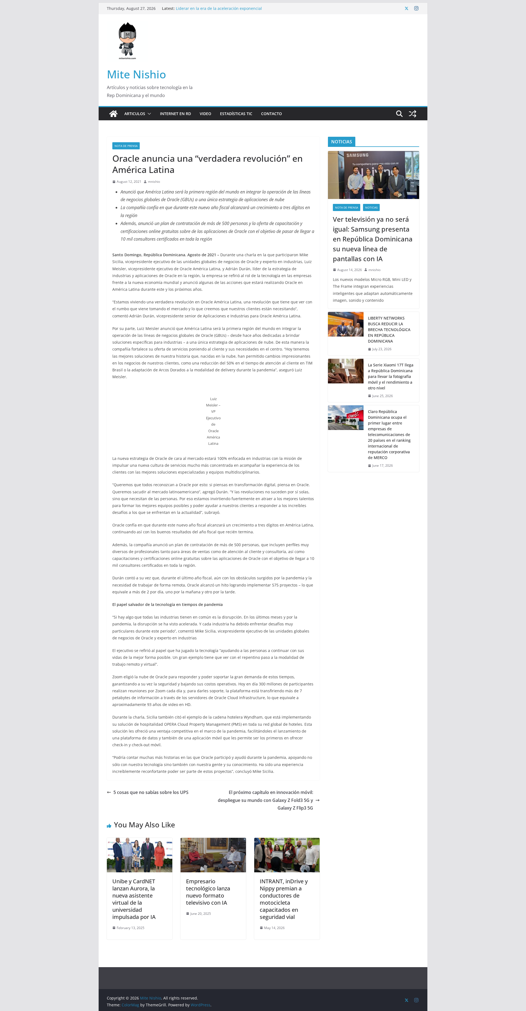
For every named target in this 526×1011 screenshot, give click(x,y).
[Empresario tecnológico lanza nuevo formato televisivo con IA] (213, 842)
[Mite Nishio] (113, 113)
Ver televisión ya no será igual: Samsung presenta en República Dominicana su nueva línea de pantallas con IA (373, 239)
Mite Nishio (136, 74)
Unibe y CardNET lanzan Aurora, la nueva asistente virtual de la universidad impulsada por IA (134, 899)
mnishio (154, 181)
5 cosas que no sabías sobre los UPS (150, 792)
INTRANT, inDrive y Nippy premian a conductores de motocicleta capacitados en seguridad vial (284, 899)
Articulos (134, 113)
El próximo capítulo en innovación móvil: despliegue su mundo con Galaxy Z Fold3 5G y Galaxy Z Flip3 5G (265, 800)
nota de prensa (126, 146)
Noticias (371, 207)
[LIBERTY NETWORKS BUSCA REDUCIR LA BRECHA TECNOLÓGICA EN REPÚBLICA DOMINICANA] (346, 333)
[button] (148, 114)
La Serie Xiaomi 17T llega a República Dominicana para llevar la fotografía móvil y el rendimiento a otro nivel (390, 376)
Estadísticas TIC (236, 113)
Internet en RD (175, 113)
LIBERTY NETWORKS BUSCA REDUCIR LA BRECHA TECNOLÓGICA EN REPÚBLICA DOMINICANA (389, 329)
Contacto (271, 113)
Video (205, 113)
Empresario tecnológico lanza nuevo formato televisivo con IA (208, 892)
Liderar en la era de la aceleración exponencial (219, 8)
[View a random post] (412, 113)
